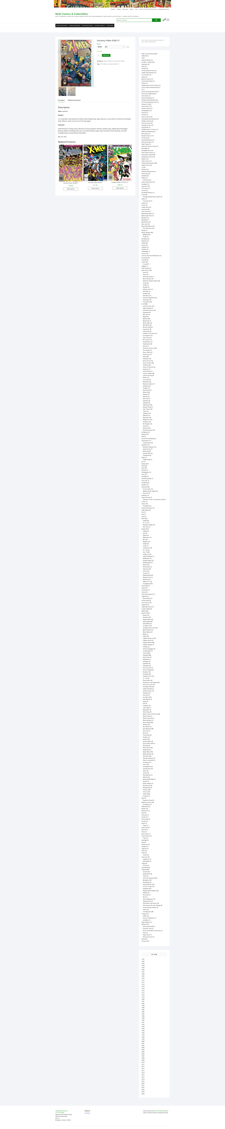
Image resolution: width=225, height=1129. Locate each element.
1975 (143, 989)
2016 (143, 1075)
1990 (143, 1020)
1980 (143, 999)
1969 (143, 976)
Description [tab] (61, 100)
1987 (143, 1014)
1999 (143, 1039)
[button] (91, 42)
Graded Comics (100, 25)
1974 (143, 986)
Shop (136, 9)
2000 (143, 1041)
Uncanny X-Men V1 (113, 64)
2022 (143, 1087)
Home (143, 40)
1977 (143, 993)
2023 (143, 1089)
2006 (143, 1054)
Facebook (87, 1113)
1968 (143, 974)
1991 (101, 64)
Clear (128, 47)
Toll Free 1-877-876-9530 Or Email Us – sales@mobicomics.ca (154, 9)
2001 (143, 1043)
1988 (143, 1016)
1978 (143, 995)
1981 (143, 1001)
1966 (143, 970)
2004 (143, 1049)
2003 (143, 1047)
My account (125, 9)
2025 (143, 1094)
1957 (143, 959)
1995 (143, 1031)
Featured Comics (87, 25)
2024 (143, 1092)
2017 (143, 1077)
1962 (143, 961)
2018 (143, 1079)
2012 (143, 1066)
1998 (143, 1037)
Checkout (113, 9)
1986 (143, 1012)
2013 (143, 1068)
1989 (143, 1018)
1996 (143, 1033)
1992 (143, 1024)
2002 (143, 1045)
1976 (143, 991)
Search (156, 20)
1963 (143, 963)
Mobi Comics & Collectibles (71, 14)
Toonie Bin (110, 25)
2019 (143, 1081)
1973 (143, 984)
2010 (143, 1062)
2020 (143, 1083)
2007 (143, 1056)
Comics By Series (61, 25)
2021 (143, 1085)
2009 (143, 1060)
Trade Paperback (74, 25)
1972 (143, 982)
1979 (143, 997)
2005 (143, 1052)
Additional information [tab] (74, 100)
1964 (143, 965)
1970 (143, 978)
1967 (143, 972)
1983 (143, 1005)
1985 (143, 1010)
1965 (143, 967)
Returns (131, 9)
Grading (119, 9)
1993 (143, 1026)
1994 (143, 1028)
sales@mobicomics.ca (61, 1111)
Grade (100, 47)
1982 (143, 1003)
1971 (143, 980)
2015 (143, 1073)
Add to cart (106, 55)
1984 (143, 1007)
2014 (143, 1071)
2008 (143, 1058)
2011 (143, 1064)
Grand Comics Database (161, 1111)
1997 (143, 1035)
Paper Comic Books (114, 61)
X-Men (123, 61)
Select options (71, 189)
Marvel (106, 61)
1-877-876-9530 (59, 1112)
